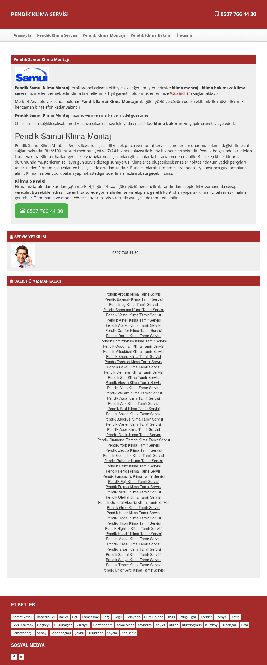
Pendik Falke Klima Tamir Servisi (134, 465)
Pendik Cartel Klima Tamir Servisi (133, 424)
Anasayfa (23, 35)
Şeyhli (79, 633)
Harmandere (103, 625)
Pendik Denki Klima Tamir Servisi (133, 434)
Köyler (160, 625)
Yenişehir (129, 633)
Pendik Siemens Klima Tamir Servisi (133, 372)
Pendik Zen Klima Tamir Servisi (133, 377)
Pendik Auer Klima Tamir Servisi (133, 429)
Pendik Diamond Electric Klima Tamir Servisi (133, 439)
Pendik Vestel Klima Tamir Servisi (133, 314)
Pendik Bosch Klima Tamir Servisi (133, 413)
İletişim (184, 35)
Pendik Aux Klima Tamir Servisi (133, 403)
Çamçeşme (90, 616)
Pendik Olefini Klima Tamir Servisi (133, 497)
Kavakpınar (125, 625)
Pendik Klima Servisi (57, 35)
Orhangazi (229, 625)
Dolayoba (133, 616)
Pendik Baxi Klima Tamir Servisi (134, 408)
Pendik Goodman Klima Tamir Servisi (133, 346)
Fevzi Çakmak (22, 625)
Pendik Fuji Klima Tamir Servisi (133, 481)
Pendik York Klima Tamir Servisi (133, 445)
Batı (75, 616)
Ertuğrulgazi (188, 616)
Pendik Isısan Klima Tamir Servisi (133, 549)
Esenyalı (222, 616)
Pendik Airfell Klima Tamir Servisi (134, 320)
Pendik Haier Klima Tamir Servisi (133, 512)
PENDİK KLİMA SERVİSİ (40, 14)
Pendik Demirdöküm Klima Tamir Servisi (134, 340)
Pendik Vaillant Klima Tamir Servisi (133, 393)
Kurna (173, 625)
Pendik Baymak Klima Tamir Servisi (134, 299)
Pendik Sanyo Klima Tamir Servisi (133, 559)
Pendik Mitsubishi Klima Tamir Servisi (133, 351)
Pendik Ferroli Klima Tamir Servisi (133, 471)
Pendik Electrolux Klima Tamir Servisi (133, 455)
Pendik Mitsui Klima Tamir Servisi (133, 491)
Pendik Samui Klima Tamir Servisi (133, 554)
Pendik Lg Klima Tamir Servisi (133, 304)
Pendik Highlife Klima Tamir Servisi (133, 528)
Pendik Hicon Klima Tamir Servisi (133, 523)
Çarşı (106, 616)
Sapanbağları (61, 633)
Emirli (170, 616)
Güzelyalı (82, 625)
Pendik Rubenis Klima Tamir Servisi (133, 460)
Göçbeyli (43, 625)
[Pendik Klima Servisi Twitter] (21, 655)
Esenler (206, 616)
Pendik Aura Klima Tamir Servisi (133, 398)
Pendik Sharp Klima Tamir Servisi (133, 356)
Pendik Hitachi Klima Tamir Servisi (134, 533)
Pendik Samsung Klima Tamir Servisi (133, 309)
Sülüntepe (95, 633)
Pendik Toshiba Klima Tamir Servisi (133, 361)
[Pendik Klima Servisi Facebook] (14, 655)
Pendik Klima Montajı (104, 35)
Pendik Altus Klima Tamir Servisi (133, 387)
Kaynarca (144, 625)
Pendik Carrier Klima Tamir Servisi (133, 330)
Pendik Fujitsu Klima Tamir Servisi (133, 486)
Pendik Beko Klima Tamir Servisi (133, 366)
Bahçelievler (46, 616)
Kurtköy (211, 625)
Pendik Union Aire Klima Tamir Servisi (133, 570)
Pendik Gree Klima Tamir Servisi (133, 507)
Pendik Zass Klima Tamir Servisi (133, 544)
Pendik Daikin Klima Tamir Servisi (133, 335)
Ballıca (64, 616)
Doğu (118, 616)
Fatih (236, 616)
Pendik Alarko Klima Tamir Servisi (133, 325)
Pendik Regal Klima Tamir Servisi (133, 517)
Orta (244, 625)
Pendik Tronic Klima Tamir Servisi (133, 564)
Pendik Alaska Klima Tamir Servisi (133, 382)
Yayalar (112, 633)
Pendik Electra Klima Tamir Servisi (133, 450)
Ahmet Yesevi (22, 616)
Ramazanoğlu (22, 633)
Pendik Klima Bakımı (151, 35)
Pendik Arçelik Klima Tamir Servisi (133, 294)
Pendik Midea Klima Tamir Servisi (133, 538)
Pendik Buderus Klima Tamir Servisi (133, 419)
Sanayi (42, 633)
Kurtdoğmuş (192, 625)
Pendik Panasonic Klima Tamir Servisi (133, 476)
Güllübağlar (63, 625)
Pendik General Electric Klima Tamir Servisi (133, 502)
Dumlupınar (153, 616)
